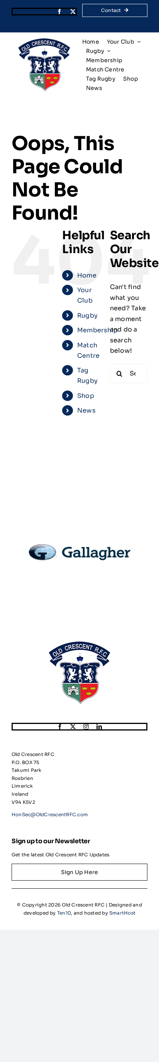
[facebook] (59, 11)
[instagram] (86, 726)
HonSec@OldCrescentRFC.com (50, 814)
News (86, 410)
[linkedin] (99, 726)
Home (86, 275)
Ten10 (64, 913)
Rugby (87, 315)
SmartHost (122, 913)
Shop (85, 396)
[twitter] (73, 11)
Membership (97, 330)
